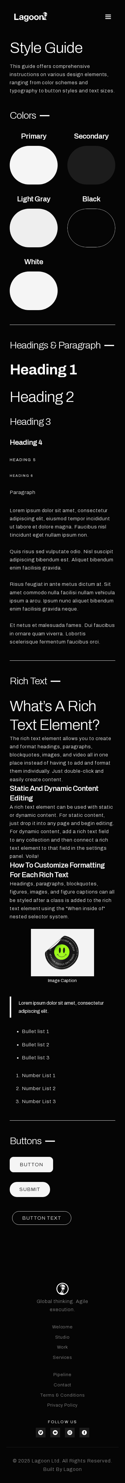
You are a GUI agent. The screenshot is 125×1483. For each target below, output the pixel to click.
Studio (62, 1337)
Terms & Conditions (62, 1395)
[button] (107, 17)
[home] (30, 17)
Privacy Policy (62, 1405)
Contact (62, 1384)
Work (62, 1347)
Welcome (62, 1326)
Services (63, 1357)
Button (31, 1164)
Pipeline (62, 1374)
